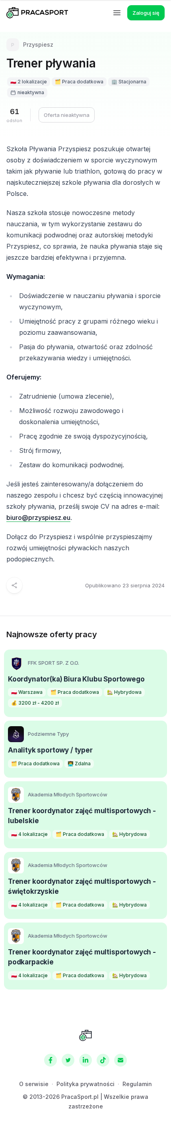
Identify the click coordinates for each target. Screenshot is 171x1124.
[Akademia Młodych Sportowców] (16, 795)
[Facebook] (50, 1060)
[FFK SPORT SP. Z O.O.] (16, 663)
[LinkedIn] (85, 1060)
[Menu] (117, 13)
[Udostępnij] (14, 585)
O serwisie (34, 1084)
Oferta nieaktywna (66, 115)
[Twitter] (68, 1060)
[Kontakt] (120, 1060)
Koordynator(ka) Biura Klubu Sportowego (76, 679)
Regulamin (137, 1084)
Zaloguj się (145, 13)
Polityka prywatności (85, 1084)
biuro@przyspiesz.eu (38, 518)
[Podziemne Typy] (16, 734)
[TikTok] (103, 1060)
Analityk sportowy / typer (50, 750)
